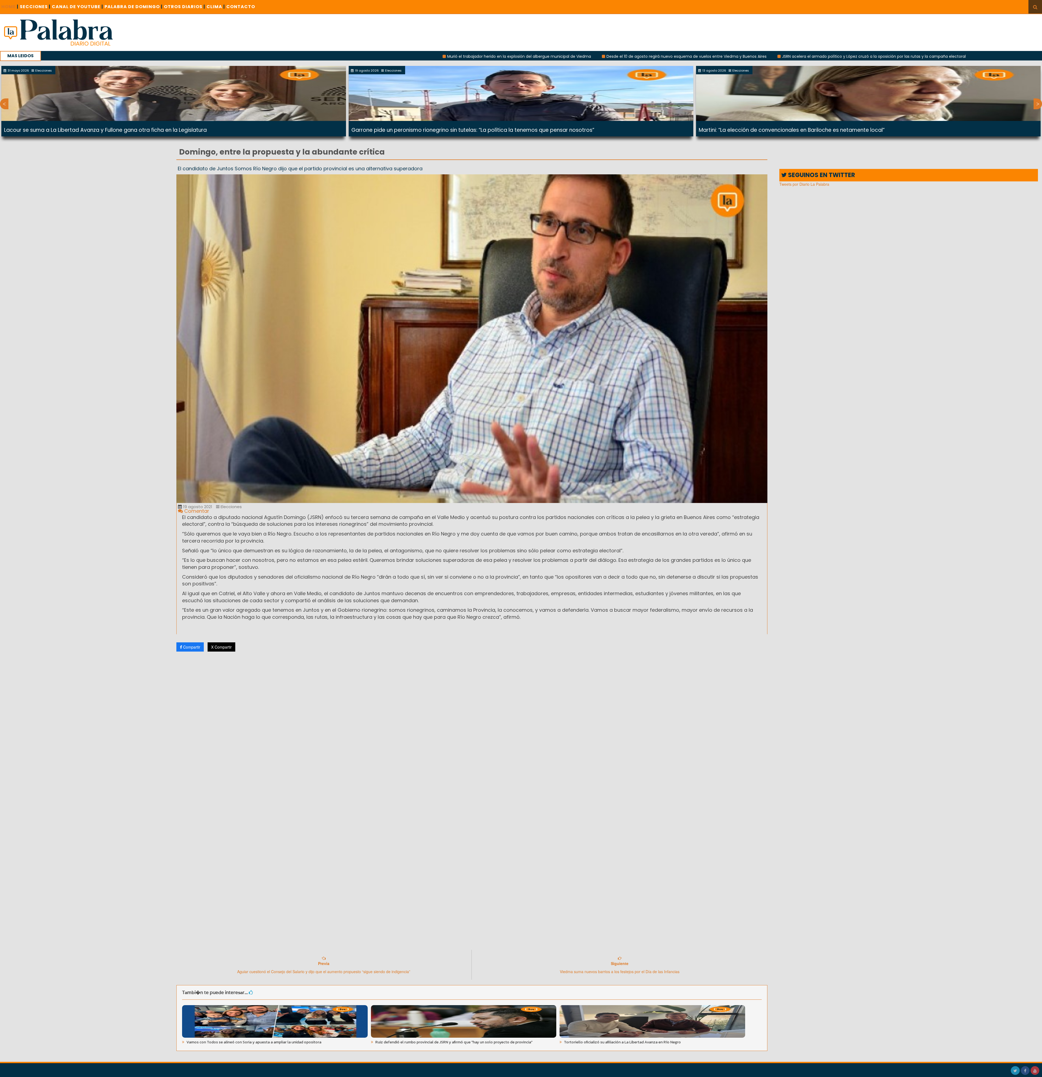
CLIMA (216, 7)
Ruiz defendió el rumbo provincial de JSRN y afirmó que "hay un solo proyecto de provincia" (453, 1042)
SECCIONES (35, 7)
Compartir (191, 647)
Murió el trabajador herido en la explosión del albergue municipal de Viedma (407, 56)
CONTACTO (240, 7)
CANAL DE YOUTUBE (77, 7)
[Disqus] (471, 727)
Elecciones (231, 506)
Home (9, 7)
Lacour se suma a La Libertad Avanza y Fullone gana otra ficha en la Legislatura (105, 130)
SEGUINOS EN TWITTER (821, 175)
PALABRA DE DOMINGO (133, 7)
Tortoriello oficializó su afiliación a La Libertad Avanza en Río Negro (622, 1042)
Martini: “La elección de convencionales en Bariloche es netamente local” (792, 130)
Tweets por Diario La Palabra (804, 184)
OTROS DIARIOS (184, 7)
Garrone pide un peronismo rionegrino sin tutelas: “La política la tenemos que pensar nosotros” (472, 130)
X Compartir (221, 647)
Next (1038, 103)
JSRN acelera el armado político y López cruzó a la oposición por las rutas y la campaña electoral (762, 56)
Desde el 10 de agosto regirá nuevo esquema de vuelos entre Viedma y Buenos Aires (575, 56)
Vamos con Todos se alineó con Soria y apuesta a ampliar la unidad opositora (253, 1042)
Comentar (196, 511)
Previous (4, 103)
